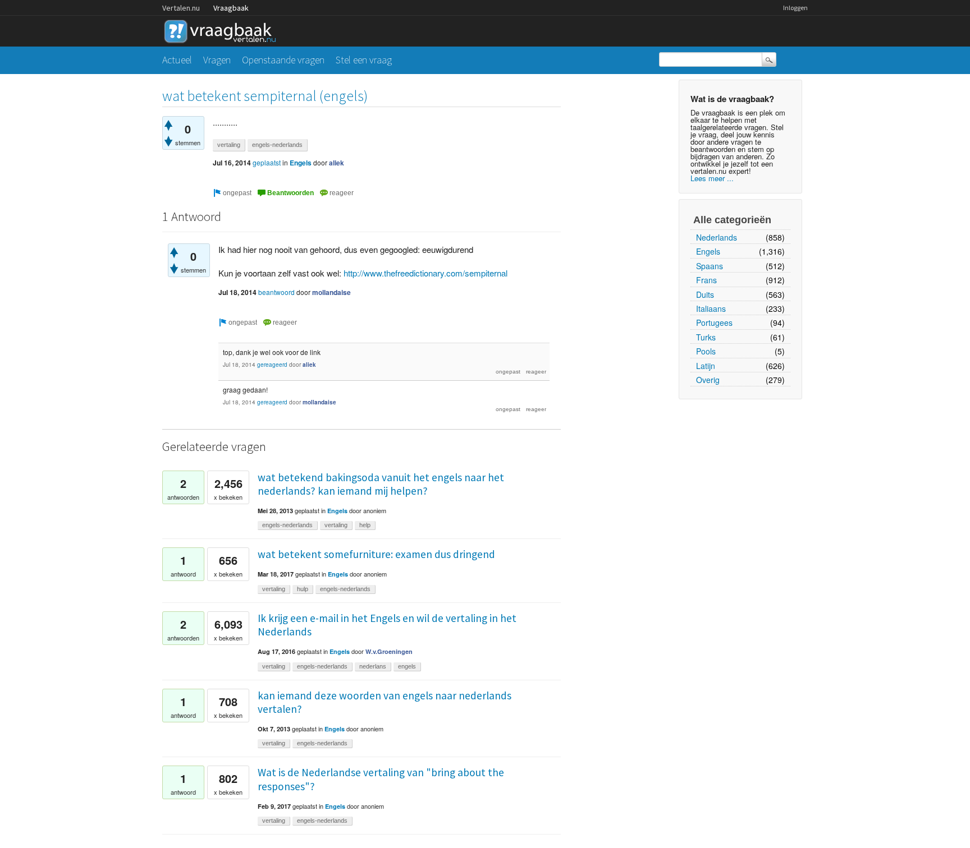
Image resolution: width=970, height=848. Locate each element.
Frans (706, 279)
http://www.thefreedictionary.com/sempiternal (425, 273)
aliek (336, 163)
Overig (708, 379)
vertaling (228, 144)
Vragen (217, 59)
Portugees (714, 322)
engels (407, 666)
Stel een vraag (364, 59)
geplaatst (267, 162)
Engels (708, 251)
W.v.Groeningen (389, 651)
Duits (705, 294)
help (364, 525)
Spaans (709, 265)
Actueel (177, 59)
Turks (706, 337)
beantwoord (276, 292)
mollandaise (331, 292)
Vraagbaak (231, 8)
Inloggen (795, 7)
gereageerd (272, 364)
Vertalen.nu (181, 8)
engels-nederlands (277, 144)
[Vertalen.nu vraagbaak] (222, 29)
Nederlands (716, 237)
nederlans (372, 666)
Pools (706, 351)
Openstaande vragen (283, 59)
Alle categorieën (732, 219)
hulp (302, 589)
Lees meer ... (712, 178)
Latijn (705, 365)
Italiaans (711, 308)
